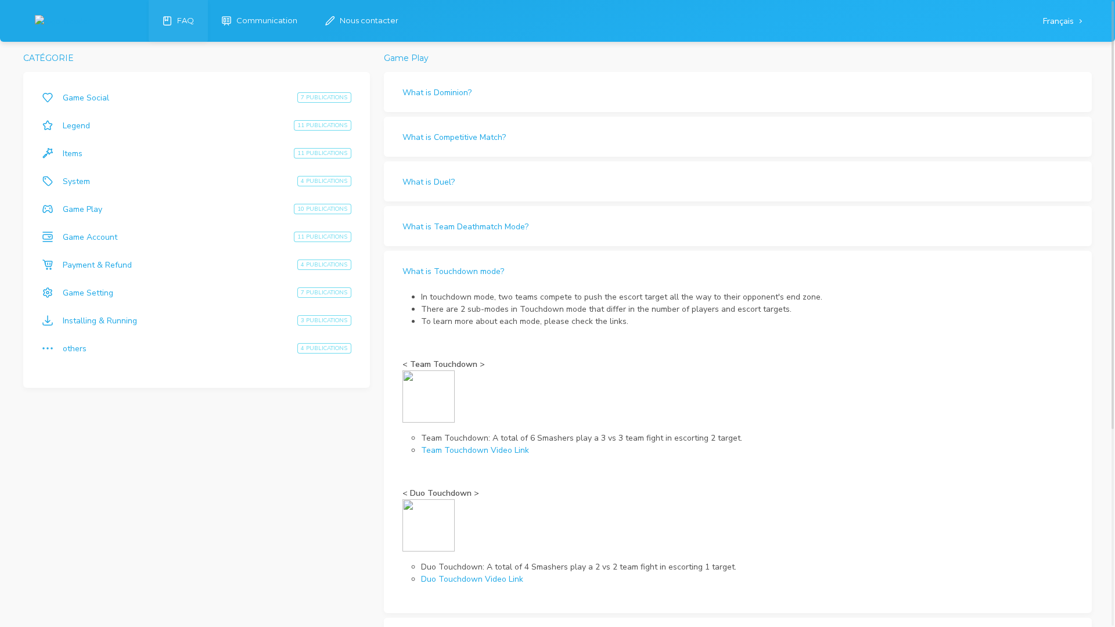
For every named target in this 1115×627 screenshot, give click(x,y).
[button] (738, 92)
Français (1059, 21)
